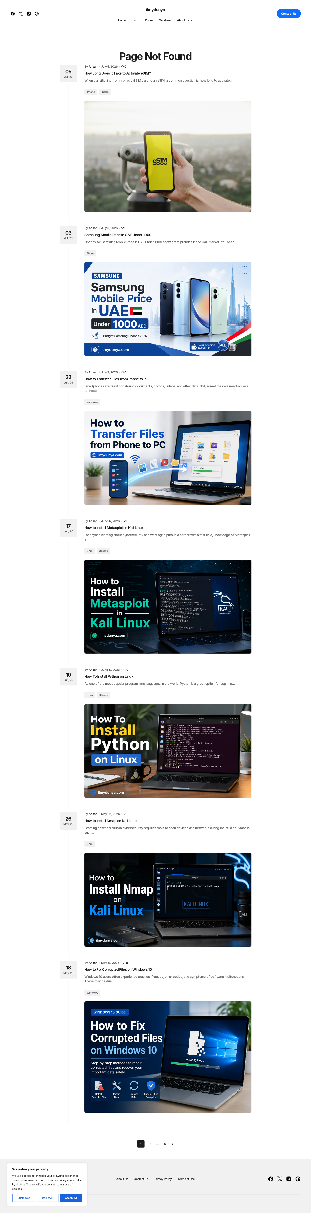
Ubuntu (103, 551)
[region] (47, 1184)
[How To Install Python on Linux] (167, 751)
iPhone (91, 92)
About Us (122, 1179)
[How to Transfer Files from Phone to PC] (167, 458)
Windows (92, 402)
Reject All (47, 1197)
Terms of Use (186, 1179)
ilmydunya (155, 9)
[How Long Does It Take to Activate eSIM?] (167, 156)
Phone (105, 92)
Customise (23, 1197)
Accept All (71, 1197)
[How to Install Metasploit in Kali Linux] (167, 607)
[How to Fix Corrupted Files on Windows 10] (167, 1057)
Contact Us (288, 13)
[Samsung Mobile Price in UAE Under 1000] (167, 309)
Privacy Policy (163, 1179)
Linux (90, 551)
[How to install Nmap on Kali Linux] (167, 900)
